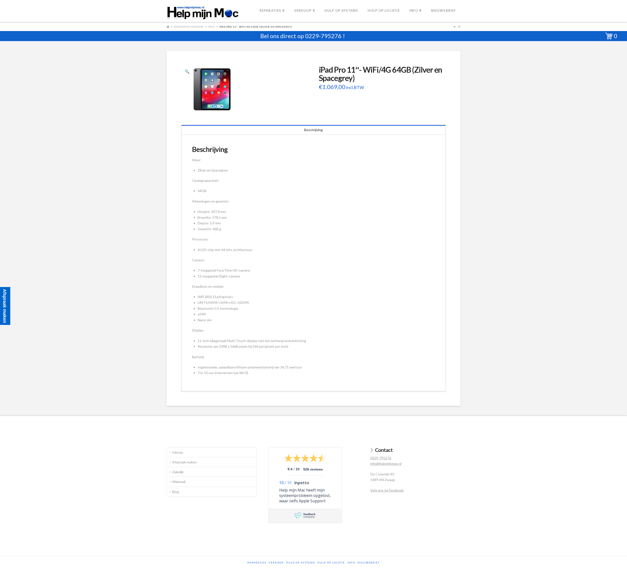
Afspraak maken (184, 462)
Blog (175, 492)
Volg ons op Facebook (387, 490)
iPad (211, 26)
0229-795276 (323, 35)
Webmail (178, 482)
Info (351, 562)
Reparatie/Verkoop (189, 26)
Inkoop (177, 452)
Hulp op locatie (331, 562)
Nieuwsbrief (369, 562)
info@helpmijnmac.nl (385, 463)
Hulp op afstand (300, 562)
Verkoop (276, 562)
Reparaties (256, 562)
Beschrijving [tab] (313, 130)
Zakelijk (178, 472)
